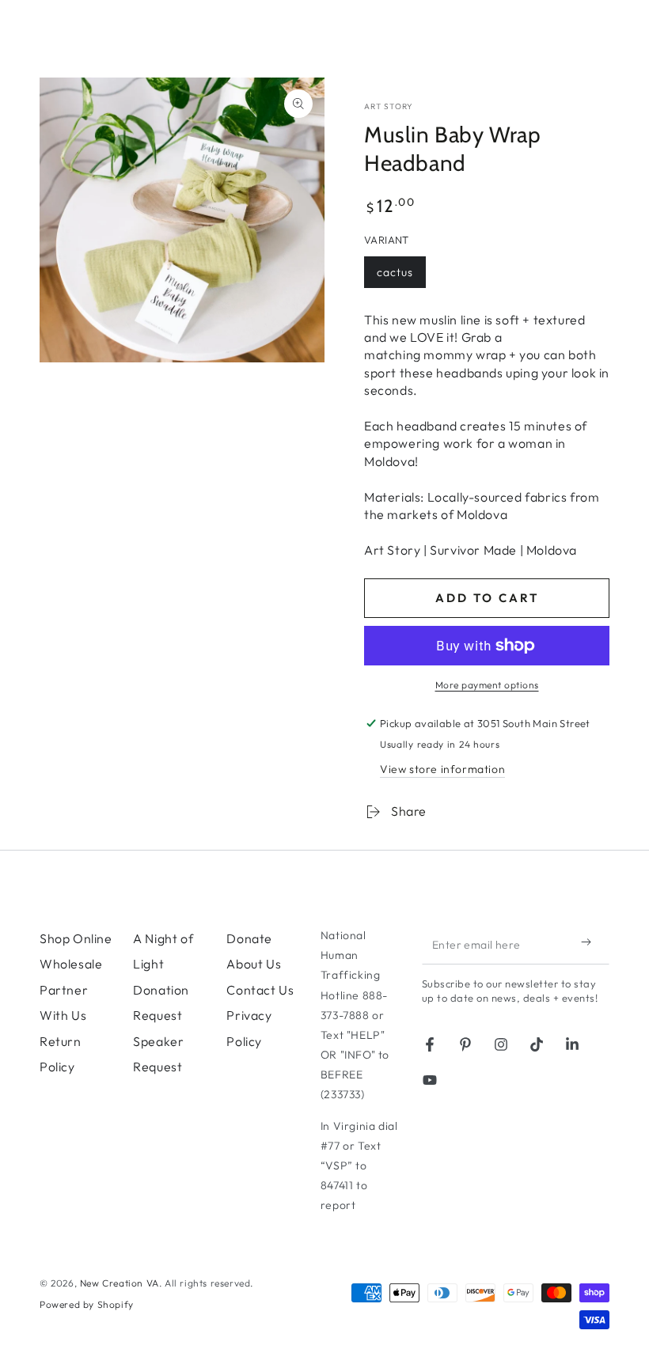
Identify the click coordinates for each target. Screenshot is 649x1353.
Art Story (389, 106)
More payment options (487, 685)
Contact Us (260, 990)
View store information (442, 769)
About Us (253, 964)
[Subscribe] (589, 942)
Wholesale (71, 964)
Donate (249, 938)
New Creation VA (119, 1283)
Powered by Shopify (87, 1304)
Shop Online (76, 938)
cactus (401, 276)
